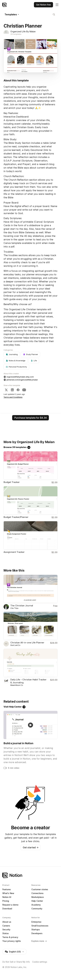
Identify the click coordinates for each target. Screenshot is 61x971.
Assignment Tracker (14, 552)
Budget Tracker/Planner (16, 517)
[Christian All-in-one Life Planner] (30, 626)
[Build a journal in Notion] (30, 725)
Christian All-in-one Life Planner (27, 642)
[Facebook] (18, 390)
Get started (30, 847)
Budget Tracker (12, 482)
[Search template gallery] (54, 14)
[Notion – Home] (4, 4)
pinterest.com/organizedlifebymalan (22, 380)
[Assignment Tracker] (30, 535)
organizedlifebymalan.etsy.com (20, 377)
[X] (6, 390)
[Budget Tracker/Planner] (30, 500)
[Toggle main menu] (57, 4)
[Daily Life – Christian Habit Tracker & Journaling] (30, 663)
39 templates (15, 34)
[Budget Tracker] (30, 465)
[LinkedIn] (12, 390)
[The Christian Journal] (30, 589)
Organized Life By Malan (23, 31)
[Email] (24, 390)
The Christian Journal (21, 605)
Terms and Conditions (13, 397)
